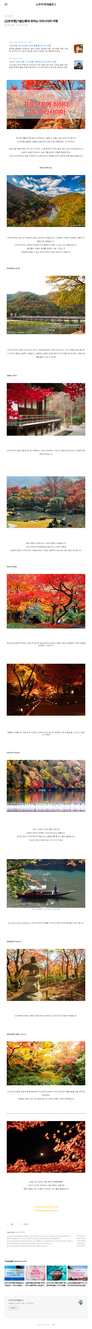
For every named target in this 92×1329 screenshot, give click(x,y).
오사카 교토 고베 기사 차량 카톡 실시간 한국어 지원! (33, 62)
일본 (13, 1232)
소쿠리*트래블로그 (46, 4)
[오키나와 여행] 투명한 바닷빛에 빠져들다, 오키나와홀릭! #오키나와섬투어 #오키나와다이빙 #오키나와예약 (39, 1241)
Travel (8, 1232)
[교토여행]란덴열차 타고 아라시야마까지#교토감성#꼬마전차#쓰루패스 (28, 1243)
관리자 (53, 1325)
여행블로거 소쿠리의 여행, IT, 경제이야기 (21, 1303)
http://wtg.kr (13, 58)
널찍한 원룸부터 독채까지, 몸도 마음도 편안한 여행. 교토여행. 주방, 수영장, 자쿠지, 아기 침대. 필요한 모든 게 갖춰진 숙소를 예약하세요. (38, 49)
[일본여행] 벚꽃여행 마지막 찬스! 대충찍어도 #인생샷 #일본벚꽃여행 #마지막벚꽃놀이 (33, 1238)
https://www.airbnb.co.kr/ (18, 42)
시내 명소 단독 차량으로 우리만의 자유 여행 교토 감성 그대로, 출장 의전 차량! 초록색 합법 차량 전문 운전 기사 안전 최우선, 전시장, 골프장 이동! (38, 66)
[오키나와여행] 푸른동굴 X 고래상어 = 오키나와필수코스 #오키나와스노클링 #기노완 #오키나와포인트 (38, 1236)
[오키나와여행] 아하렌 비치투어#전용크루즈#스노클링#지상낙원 (26, 1246)
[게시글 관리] (18, 1224)
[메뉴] (6, 4)
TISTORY (46, 1325)
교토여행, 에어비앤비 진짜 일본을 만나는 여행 (30, 45)
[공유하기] (15, 1224)
